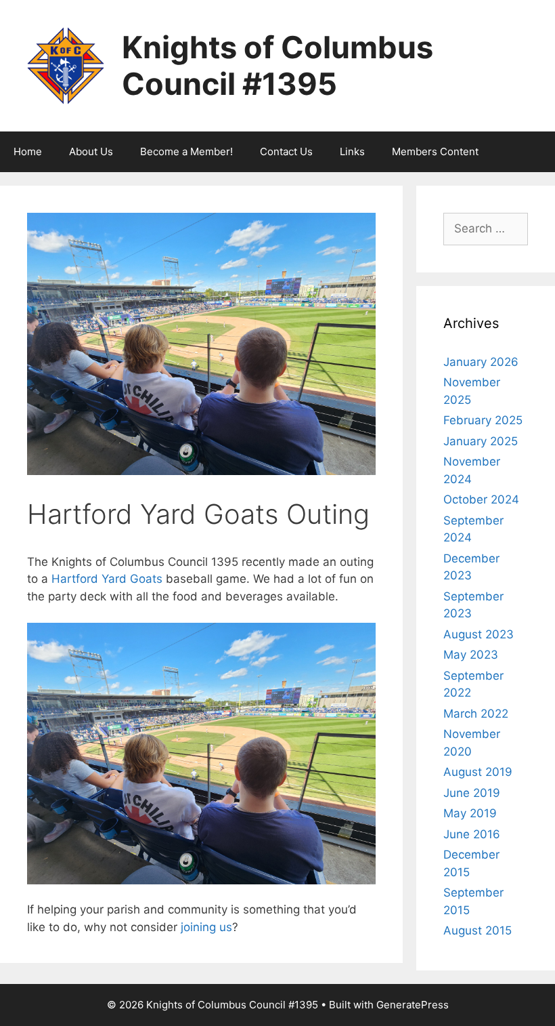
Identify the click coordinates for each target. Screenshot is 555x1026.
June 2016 (471, 834)
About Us (91, 151)
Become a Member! (186, 151)
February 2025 (483, 420)
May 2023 (470, 654)
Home (28, 151)
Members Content (435, 151)
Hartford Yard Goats (106, 579)
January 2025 (480, 441)
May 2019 (470, 813)
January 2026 (480, 362)
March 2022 (475, 713)
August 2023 (478, 634)
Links (352, 151)
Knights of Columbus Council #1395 (277, 65)
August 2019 (477, 772)
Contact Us (286, 151)
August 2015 (477, 930)
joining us (206, 927)
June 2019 (471, 793)
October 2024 (481, 499)
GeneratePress (412, 1004)
